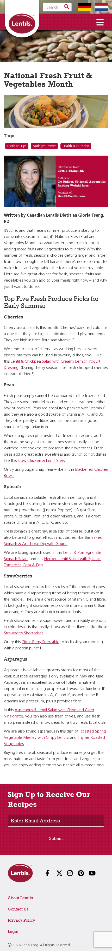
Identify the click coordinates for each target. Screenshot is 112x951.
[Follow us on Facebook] (45, 874)
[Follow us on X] (56, 874)
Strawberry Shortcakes (23, 633)
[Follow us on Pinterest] (77, 874)
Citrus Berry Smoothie (40, 642)
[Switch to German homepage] (83, 7)
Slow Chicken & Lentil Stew (41, 461)
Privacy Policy (21, 920)
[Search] (67, 7)
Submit (56, 838)
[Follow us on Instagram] (66, 874)
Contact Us (18, 909)
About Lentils (20, 897)
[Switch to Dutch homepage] (100, 7)
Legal (13, 931)
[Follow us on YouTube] (88, 874)
